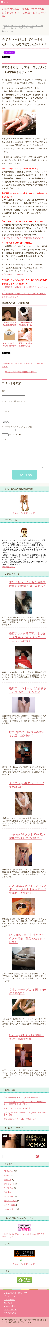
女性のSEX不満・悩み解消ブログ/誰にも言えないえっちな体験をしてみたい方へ (24, 13)
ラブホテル (8, 1188)
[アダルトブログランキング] (24, 1260)
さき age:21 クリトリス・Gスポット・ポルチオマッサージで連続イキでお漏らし (28, 889)
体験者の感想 (9, 1306)
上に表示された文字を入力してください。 (19, 427)
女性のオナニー (10, 1310)
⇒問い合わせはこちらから (13, 274)
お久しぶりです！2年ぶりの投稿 (17, 1108)
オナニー (7, 1180)
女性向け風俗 (9, 1205)
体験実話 (7, 1192)
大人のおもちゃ (10, 1201)
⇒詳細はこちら (8, 567)
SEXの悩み (8, 1171)
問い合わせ (9, 52)
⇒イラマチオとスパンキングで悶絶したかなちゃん (23, 238)
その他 (6, 1175)
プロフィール (9, 1184)
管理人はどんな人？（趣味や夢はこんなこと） (23, 1119)
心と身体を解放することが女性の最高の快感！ (23, 1097)
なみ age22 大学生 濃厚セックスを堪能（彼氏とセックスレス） (27, 938)
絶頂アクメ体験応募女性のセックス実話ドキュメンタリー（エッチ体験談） (27, 637)
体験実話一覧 (9, 1300)
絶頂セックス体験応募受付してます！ (20, 372)
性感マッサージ (10, 1209)
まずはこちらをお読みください (16, 1293)
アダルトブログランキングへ (24, 513)
